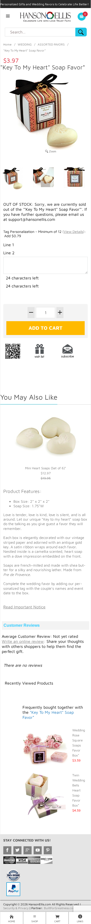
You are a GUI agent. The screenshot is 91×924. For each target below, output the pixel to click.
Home (7, 44)
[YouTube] (38, 850)
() (73, 231)
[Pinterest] (48, 850)
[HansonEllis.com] (45, 16)
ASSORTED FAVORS (51, 44)
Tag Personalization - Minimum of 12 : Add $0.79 (44, 233)
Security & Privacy (16, 908)
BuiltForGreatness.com (60, 908)
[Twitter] (17, 850)
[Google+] (28, 850)
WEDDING (25, 44)
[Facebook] (7, 850)
